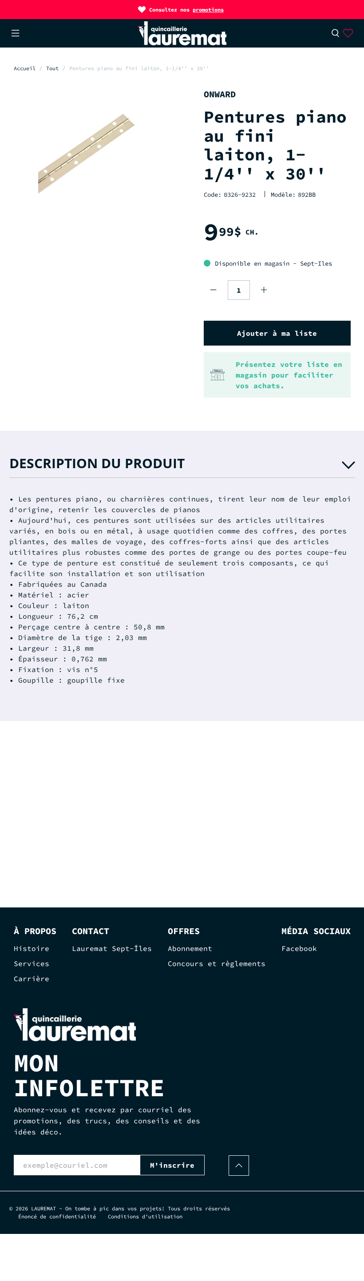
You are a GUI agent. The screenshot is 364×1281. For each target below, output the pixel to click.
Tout (52, 68)
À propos (35, 930)
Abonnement (190, 948)
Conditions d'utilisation (145, 1216)
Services (31, 963)
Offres (184, 930)
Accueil (25, 68)
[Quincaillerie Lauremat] (182, 33)
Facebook (299, 948)
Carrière (31, 978)
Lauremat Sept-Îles (112, 948)
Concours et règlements (216, 963)
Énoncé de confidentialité (57, 1216)
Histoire (31, 948)
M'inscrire (172, 1165)
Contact (90, 930)
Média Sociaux (316, 930)
